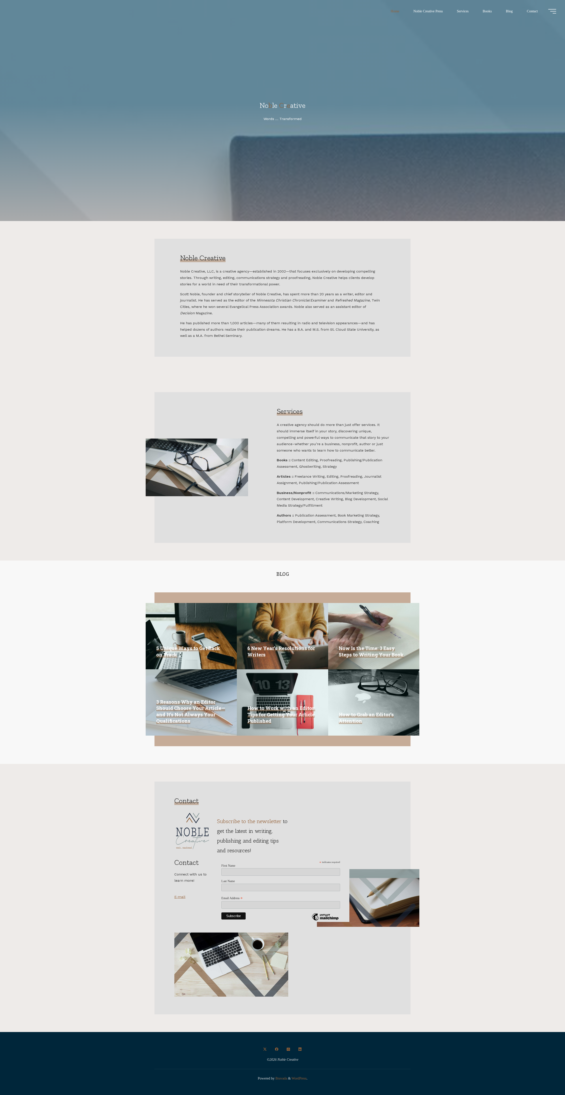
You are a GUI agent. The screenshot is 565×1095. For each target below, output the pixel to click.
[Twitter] (265, 1049)
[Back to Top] (548, 1078)
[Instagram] (288, 1049)
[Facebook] (277, 1049)
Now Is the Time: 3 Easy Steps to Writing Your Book (371, 651)
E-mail (179, 897)
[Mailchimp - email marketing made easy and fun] (325, 920)
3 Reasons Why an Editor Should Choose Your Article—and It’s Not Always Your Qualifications (190, 711)
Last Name (228, 881)
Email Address (232, 898)
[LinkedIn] (300, 1049)
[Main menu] (552, 11)
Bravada (281, 1078)
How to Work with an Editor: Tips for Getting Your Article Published (281, 714)
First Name (228, 865)
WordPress (299, 1078)
